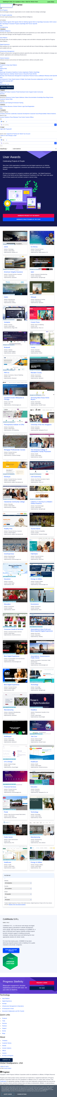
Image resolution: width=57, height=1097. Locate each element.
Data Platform (3, 22)
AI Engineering (4, 27)
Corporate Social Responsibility (38, 113)
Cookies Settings (21, 1094)
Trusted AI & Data (4, 65)
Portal (6, 812)
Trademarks (3, 1081)
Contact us (6, 1060)
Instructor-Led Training (6, 102)
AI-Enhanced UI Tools (5, 79)
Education (7, 604)
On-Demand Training (17, 102)
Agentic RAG (10, 22)
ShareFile (26, 74)
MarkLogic (2, 72)
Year (5, 897)
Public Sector (8, 837)
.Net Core (34, 736)
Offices (32, 117)
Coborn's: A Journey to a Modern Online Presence (41, 502)
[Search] (1, 119)
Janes (6, 247)
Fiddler (22, 79)
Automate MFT (6, 81)
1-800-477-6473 (4, 135)
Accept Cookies (8, 1094)
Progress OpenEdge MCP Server (23, 23)
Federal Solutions (4, 58)
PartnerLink (16, 133)
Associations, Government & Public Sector (40, 657)
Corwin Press (35, 322)
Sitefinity (12, 74)
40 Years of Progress (7, 1055)
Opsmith (18, 24)
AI (1, 8)
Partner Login (21, 106)
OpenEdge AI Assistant (8, 23)
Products (2, 63)
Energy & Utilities (36, 579)
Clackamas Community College (14, 502)
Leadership (14, 113)
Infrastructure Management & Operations (18, 75)
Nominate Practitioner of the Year (28, 219)
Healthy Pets (8, 529)
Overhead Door (9, 554)
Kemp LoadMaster (39, 75)
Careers (27, 117)
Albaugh (33, 297)
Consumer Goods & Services (13, 629)
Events (51, 97)
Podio (30, 74)
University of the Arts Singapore (41, 424)
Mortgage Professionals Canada (14, 450)
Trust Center (21, 117)
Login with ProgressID (6, 129)
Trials (3, 1021)
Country (6, 886)
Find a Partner (3, 106)
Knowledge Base (41, 97)
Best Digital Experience (11, 656)
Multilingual (7, 736)
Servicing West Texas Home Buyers (40, 398)
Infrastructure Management (7, 51)
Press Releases (14, 117)
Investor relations (6, 1048)
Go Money (34, 247)
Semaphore (9, 72)
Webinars (21, 97)
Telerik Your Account (25, 133)
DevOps (2, 75)
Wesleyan (7, 477)
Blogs (47, 97)
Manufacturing (8, 710)
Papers (17, 97)
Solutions (2, 29)
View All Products (7, 87)
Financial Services (10, 787)
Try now (42, 988)
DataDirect (15, 72)
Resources (3, 95)
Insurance (7, 579)
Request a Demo (42, 982)
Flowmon (31, 75)
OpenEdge (36, 72)
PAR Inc (6, 372)
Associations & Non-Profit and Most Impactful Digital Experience (42, 630)
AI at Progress (3, 10)
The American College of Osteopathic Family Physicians (41, 450)
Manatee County (36, 372)
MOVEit (35, 74)
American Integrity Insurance (13, 272)
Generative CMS (47, 22)
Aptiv (32, 272)
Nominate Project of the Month (28, 215)
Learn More (50, 1)
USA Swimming (36, 477)
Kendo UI (20, 74)
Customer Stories (4, 99)
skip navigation (6, 5)
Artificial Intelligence (5, 31)
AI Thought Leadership (6, 15)
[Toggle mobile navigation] (1, 146)
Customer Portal (15, 92)
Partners (2, 104)
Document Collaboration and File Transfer (13, 1011)
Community (40, 92)
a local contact (7, 1068)
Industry (6, 880)
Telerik (16, 74)
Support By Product (5, 92)
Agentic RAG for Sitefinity (21, 22)
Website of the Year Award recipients (17, 904)
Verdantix (7, 322)
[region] (28, 1091)
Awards (4, 1045)
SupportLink (9, 133)
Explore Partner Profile (11, 950)
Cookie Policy (45, 1089)
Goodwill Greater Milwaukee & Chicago (14, 398)
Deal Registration (17, 107)
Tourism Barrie (35, 529)
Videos (26, 97)
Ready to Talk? (13, 135)
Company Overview (5, 113)
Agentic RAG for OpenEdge (35, 22)
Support (2, 90)
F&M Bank (34, 554)
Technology (34, 684)
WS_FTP (6, 84)
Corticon (20, 72)
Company (3, 110)
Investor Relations (5, 117)
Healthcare (34, 762)
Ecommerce (35, 604)
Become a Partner (12, 106)
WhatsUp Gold (48, 75)
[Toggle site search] (1, 137)
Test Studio (28, 79)
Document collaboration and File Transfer (42, 79)
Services (2, 93)
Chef (6, 75)
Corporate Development (23, 113)
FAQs (11, 99)
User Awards (17, 148)
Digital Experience (5, 44)
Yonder (33, 347)
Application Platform (28, 72)
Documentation (33, 97)
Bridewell (7, 347)
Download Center (24, 92)
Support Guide (33, 92)
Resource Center (10, 97)
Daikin (6, 297)
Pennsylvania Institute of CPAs (14, 424)
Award (5, 891)
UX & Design (8, 762)
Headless (34, 710)
